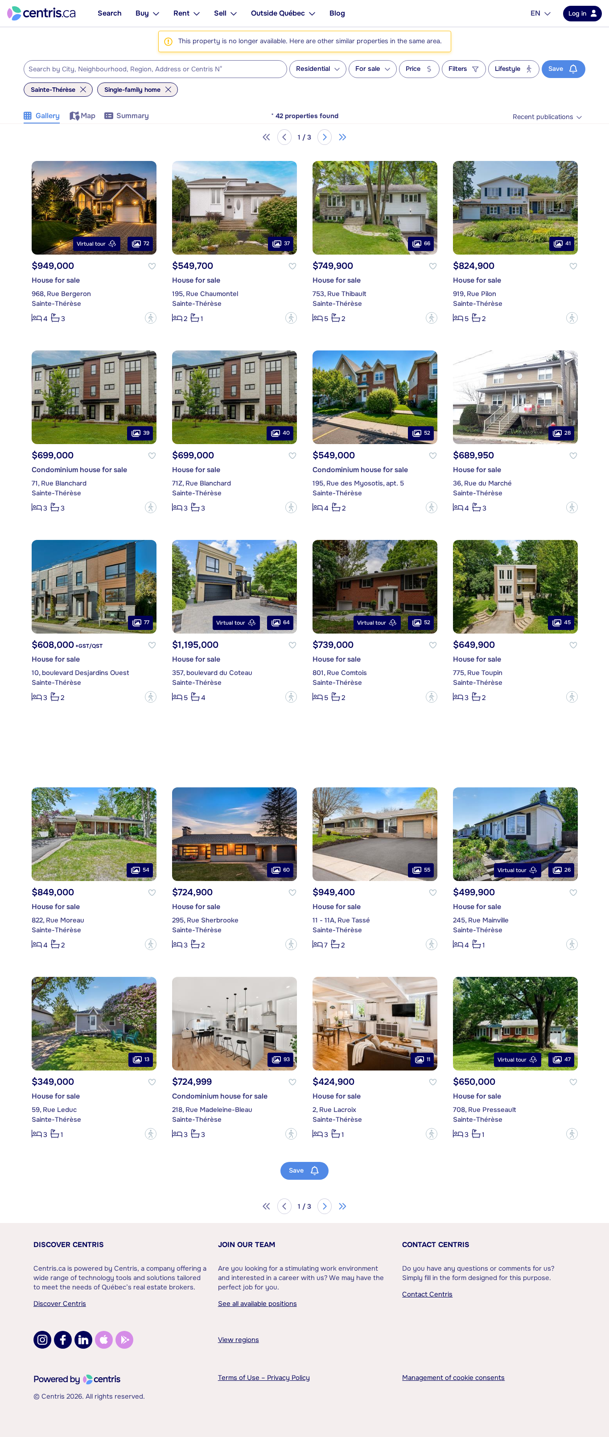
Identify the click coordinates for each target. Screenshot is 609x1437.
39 (146, 432)
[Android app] (124, 1340)
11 (428, 1059)
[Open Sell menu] (233, 13)
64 (286, 622)
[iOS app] (104, 1340)
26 (567, 869)
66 (427, 243)
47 (567, 1059)
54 (146, 869)
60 (286, 869)
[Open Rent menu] (196, 13)
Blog (337, 13)
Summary (132, 115)
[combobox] (155, 69)
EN (535, 13)
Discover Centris (68, 1244)
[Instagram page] (42, 1340)
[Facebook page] (63, 1340)
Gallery (48, 115)
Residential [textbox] (313, 69)
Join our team (246, 1244)
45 (567, 622)
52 (427, 432)
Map (88, 115)
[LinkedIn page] (83, 1340)
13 (146, 1059)
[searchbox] (150, 69)
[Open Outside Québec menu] (312, 13)
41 (568, 243)
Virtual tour (91, 243)
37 (287, 243)
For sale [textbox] (367, 69)
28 (567, 432)
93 (287, 1059)
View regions (238, 1339)
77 (146, 622)
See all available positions (257, 1303)
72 (146, 243)
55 (427, 869)
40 (286, 432)
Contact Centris (435, 1244)
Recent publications (543, 117)
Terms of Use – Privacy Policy (264, 1377)
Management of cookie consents (453, 1377)
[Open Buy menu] (156, 13)
